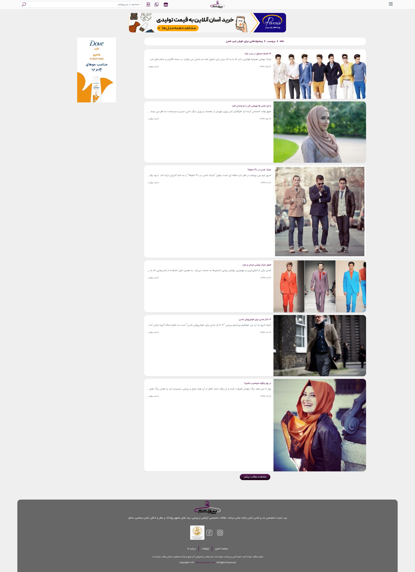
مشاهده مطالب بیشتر (255, 477)
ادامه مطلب (153, 67)
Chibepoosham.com (205, 562)
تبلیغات (205, 549)
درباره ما (191, 549)
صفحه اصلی (221, 549)
